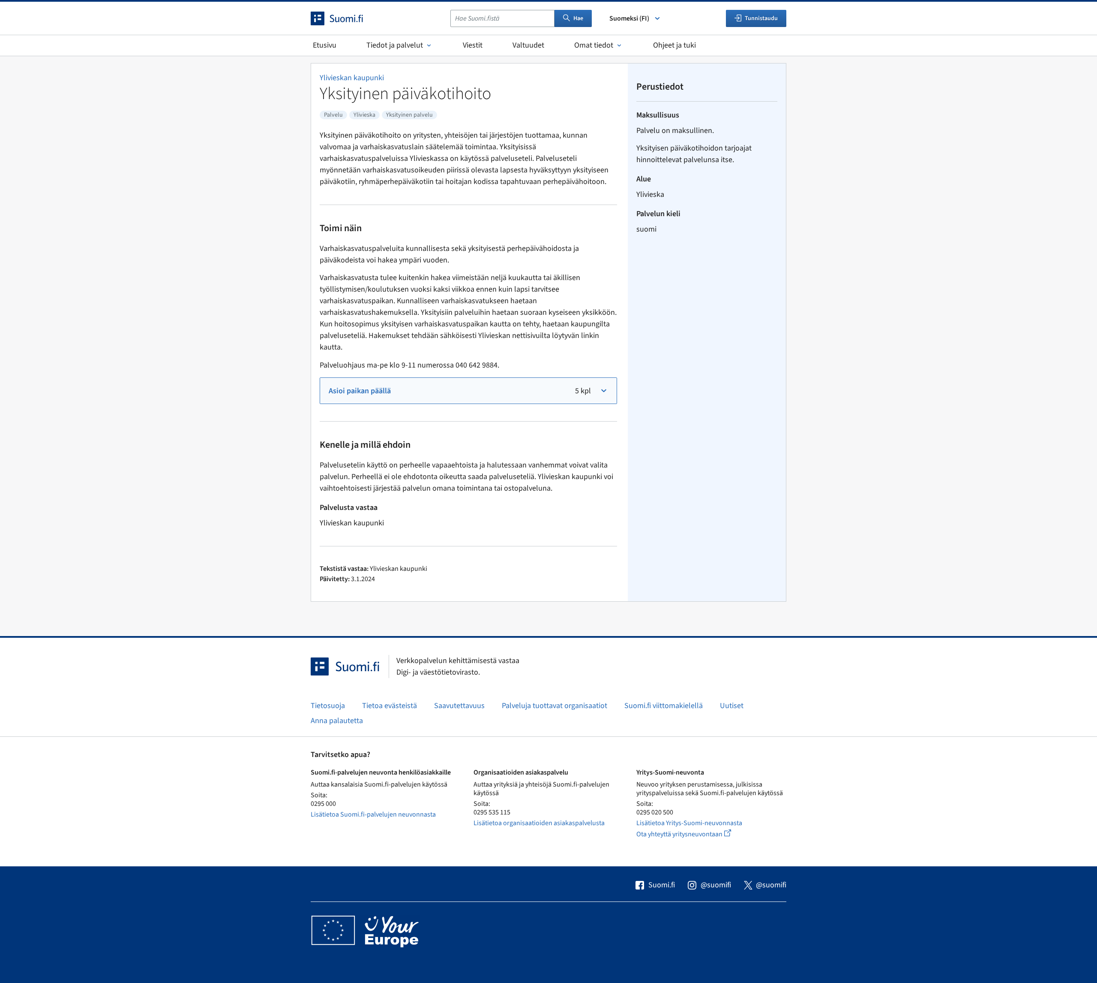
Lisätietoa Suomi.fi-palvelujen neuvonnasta (373, 814)
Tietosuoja (328, 705)
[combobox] (502, 18)
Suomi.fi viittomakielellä (663, 705)
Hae (578, 18)
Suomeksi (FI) (629, 18)
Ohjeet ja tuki (674, 45)
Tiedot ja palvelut (394, 45)
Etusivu (324, 45)
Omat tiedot (593, 45)
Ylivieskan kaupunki (352, 77)
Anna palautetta (337, 720)
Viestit (473, 45)
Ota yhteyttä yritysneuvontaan (693, 833)
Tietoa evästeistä (389, 705)
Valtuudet (528, 45)
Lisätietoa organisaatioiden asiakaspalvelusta (539, 823)
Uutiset (731, 705)
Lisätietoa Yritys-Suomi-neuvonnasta (689, 823)
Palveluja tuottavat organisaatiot (554, 705)
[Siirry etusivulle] (344, 18)
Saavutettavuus (459, 705)
